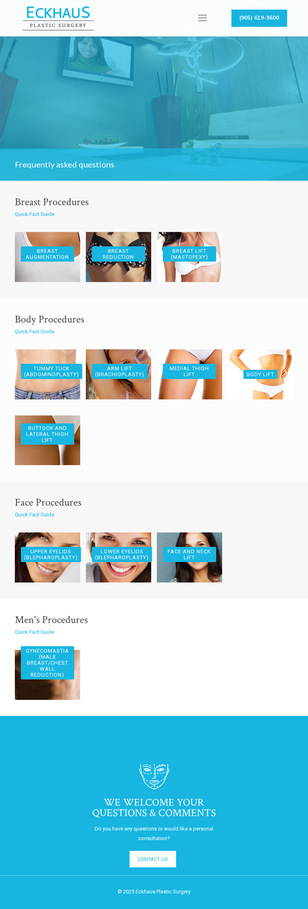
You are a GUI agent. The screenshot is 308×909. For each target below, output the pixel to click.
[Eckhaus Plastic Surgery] (58, 18)
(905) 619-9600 (259, 18)
